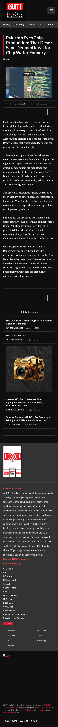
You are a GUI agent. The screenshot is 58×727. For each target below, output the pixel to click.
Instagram (41, 630)
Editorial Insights (14, 328)
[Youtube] (4, 645)
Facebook (12, 630)
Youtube (11, 645)
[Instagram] (33, 630)
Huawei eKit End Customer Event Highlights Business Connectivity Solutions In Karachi (24, 402)
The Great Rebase (16, 335)
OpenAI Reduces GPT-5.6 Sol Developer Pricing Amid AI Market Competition (28, 419)
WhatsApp (41, 640)
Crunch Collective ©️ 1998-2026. (32, 710)
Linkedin (11, 635)
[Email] (37, 112)
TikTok (40, 635)
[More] (44, 112)
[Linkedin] (30, 112)
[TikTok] (33, 635)
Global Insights (13, 425)
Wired (6, 59)
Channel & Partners (15, 410)
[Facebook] (9, 112)
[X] (16, 112)
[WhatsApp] (23, 112)
